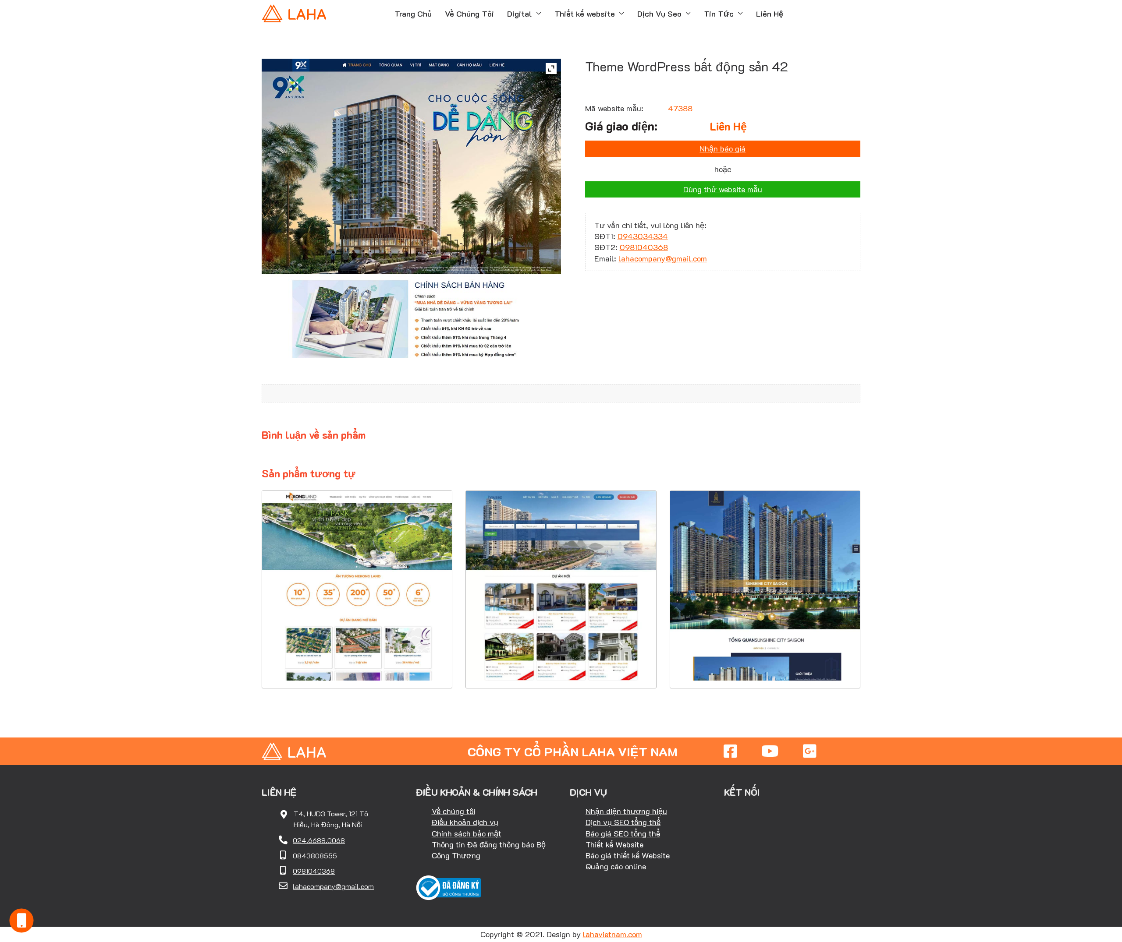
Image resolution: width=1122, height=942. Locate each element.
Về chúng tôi (453, 811)
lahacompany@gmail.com (662, 258)
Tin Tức (719, 13)
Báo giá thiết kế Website (628, 855)
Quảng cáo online (616, 866)
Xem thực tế (357, 661)
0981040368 (644, 247)
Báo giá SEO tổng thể (623, 833)
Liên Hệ (769, 13)
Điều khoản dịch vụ (465, 822)
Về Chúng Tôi (469, 13)
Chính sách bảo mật (466, 833)
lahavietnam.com (612, 934)
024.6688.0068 (319, 840)
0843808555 (315, 855)
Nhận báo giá (722, 148)
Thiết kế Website (614, 844)
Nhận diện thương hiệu (626, 811)
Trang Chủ (413, 13)
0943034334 (643, 236)
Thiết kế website (584, 13)
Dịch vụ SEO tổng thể (623, 822)
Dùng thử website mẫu (722, 189)
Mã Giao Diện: (357, 567)
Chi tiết (357, 634)
